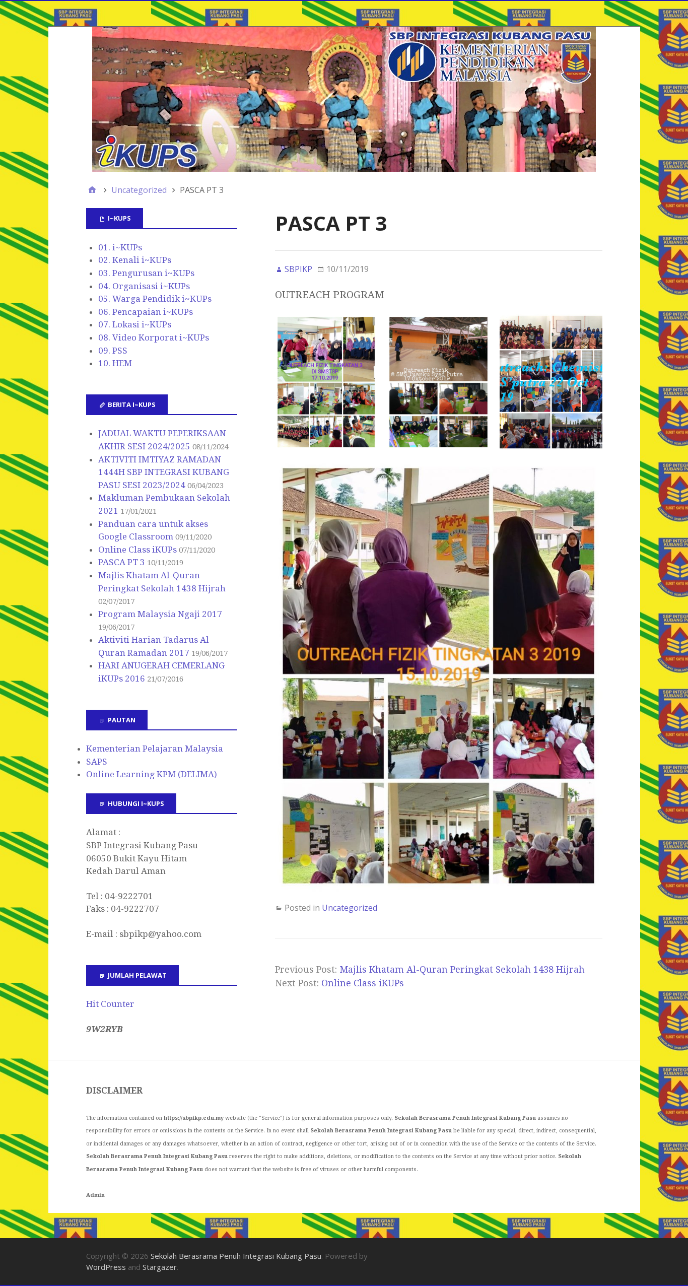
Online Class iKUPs (362, 983)
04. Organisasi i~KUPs (144, 286)
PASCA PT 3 (121, 562)
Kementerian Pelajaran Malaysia (154, 748)
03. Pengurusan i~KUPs (146, 273)
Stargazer (160, 1267)
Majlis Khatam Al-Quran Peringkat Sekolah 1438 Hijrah (462, 969)
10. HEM (115, 363)
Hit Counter (110, 1004)
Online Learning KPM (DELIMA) (151, 774)
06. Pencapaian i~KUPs (145, 312)
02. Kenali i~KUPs (134, 260)
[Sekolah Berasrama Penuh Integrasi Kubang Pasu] (344, 99)
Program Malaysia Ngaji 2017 (160, 614)
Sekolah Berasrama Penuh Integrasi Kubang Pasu (236, 1256)
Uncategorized (349, 907)
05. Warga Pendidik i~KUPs (155, 299)
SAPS (96, 762)
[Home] (92, 190)
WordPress (106, 1267)
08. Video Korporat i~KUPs (153, 337)
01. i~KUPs (120, 247)
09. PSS (112, 351)
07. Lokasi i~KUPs (134, 324)
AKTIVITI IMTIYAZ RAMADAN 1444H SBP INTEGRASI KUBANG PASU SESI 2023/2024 (163, 472)
